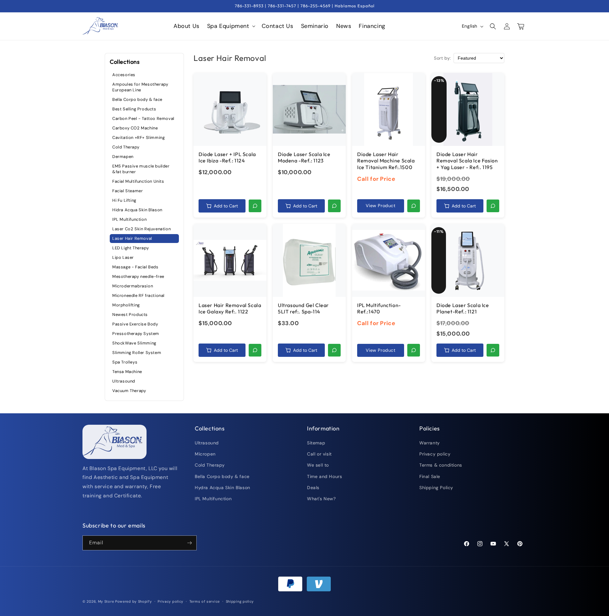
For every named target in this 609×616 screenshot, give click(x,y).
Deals (313, 488)
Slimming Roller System (136, 352)
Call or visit (319, 454)
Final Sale (429, 476)
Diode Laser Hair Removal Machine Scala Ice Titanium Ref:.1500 (386, 161)
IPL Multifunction (129, 219)
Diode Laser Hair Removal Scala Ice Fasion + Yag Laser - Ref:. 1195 (467, 161)
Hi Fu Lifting (124, 200)
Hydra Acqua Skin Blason (222, 488)
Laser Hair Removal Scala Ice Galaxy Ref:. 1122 (230, 308)
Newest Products (130, 314)
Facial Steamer (127, 190)
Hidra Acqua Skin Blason (137, 209)
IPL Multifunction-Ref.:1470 (379, 308)
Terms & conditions (440, 465)
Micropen (205, 454)
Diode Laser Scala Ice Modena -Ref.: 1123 (304, 157)
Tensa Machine (127, 371)
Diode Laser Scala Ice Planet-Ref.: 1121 (462, 308)
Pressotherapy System (135, 333)
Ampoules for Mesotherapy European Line (140, 86)
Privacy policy (434, 454)
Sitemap (316, 443)
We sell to (318, 465)
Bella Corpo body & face (137, 99)
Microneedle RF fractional (138, 295)
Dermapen (123, 156)
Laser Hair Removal (132, 238)
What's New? (321, 499)
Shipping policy (240, 601)
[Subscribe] (189, 542)
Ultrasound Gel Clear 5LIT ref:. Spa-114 (303, 308)
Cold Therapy (125, 146)
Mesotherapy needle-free (138, 276)
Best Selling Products (134, 108)
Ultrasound (123, 380)
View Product (380, 205)
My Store (106, 601)
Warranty (429, 443)
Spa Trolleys (124, 361)
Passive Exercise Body (135, 323)
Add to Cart (226, 206)
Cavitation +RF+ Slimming (138, 137)
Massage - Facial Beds (135, 266)
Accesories (123, 74)
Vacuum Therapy (129, 390)
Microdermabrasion (132, 285)
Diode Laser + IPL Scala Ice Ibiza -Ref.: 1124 (227, 157)
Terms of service (204, 601)
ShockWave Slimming (134, 342)
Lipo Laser (123, 257)
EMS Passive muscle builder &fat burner (141, 168)
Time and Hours (324, 476)
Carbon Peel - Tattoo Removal (143, 118)
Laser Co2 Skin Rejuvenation (141, 228)
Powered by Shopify (133, 601)
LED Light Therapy (130, 247)
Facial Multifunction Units (138, 181)
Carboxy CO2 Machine (135, 127)
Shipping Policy (436, 488)
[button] (230, 26)
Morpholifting (126, 304)
